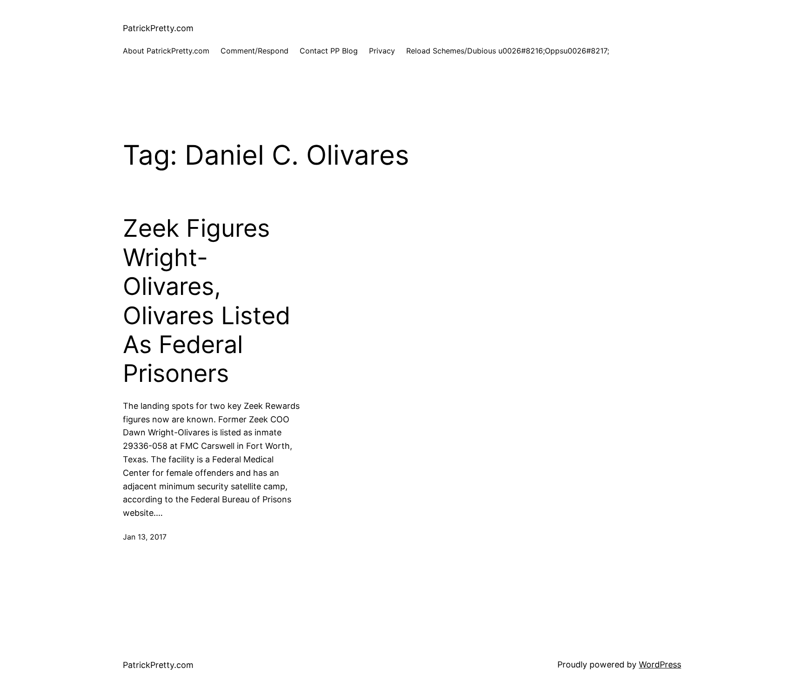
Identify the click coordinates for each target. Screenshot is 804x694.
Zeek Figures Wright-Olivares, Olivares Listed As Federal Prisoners (206, 301)
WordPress (660, 664)
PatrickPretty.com (158, 28)
